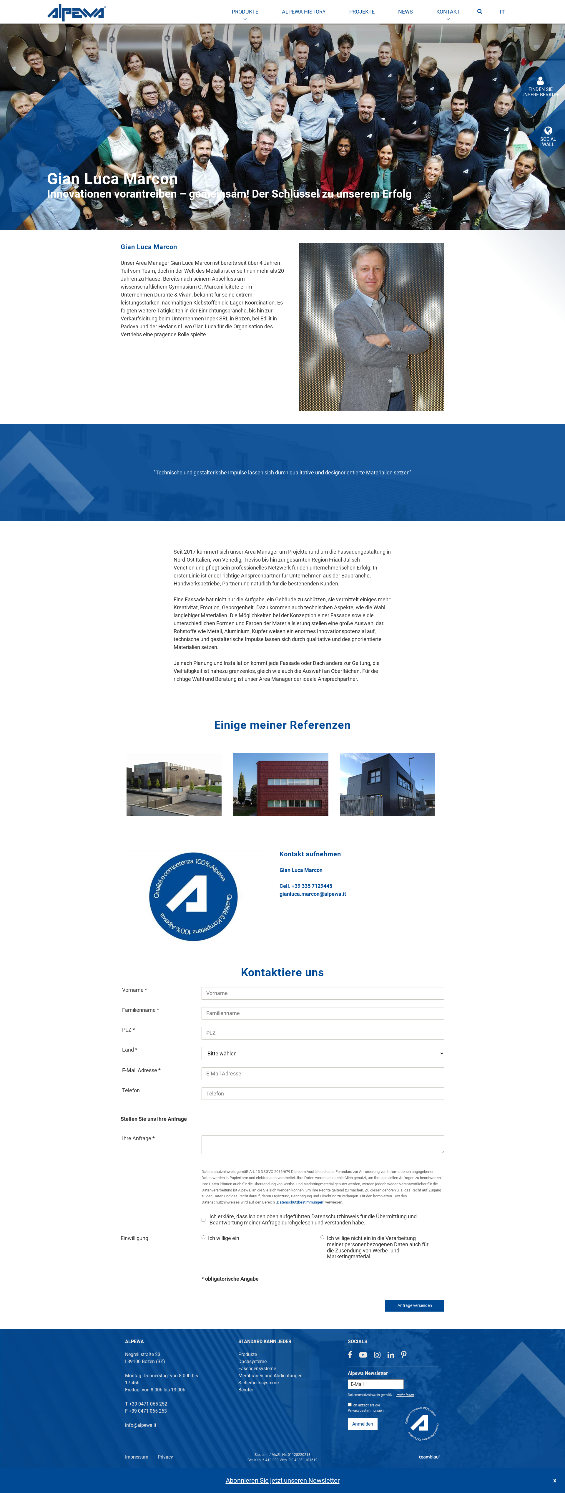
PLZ (127, 1030)
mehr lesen (405, 1395)
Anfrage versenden (415, 1305)
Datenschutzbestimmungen (300, 1202)
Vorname (133, 990)
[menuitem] (245, 12)
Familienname (139, 1010)
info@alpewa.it (140, 1425)
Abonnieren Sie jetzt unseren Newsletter (283, 1480)
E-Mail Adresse (140, 1070)
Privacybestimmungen (366, 1410)
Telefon (131, 1090)
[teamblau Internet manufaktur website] (429, 1456)
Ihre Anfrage (137, 1138)
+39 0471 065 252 (148, 1404)
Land (128, 1050)
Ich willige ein (223, 1238)
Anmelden (362, 1424)
